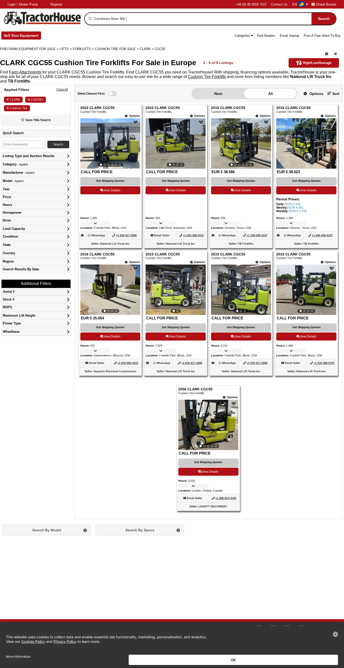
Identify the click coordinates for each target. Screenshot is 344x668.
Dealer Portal (28, 4)
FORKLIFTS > (84, 49)
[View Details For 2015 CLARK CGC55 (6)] (175, 290)
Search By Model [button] (46, 530)
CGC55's (37, 99)
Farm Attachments (25, 72)
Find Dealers (266, 36)
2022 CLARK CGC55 (97, 108)
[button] (311, 93)
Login (11, 4)
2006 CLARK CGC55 (195, 389)
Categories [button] (242, 36)
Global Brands (326, 4)
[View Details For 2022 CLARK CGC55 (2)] (175, 143)
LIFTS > (66, 49)
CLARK (15, 99)
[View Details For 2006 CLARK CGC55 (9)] (208, 425)
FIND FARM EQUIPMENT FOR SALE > (30, 49)
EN (294, 4)
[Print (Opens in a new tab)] (326, 54)
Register (56, 4)
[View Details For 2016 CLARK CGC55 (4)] (306, 167)
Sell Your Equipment (22, 36)
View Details (111, 190)
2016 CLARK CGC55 (228, 108)
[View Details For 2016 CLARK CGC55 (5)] (110, 290)
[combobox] (214, 19)
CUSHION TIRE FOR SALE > (117, 49)
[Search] (90, 19)
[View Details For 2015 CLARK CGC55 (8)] (306, 290)
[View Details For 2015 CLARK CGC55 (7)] (241, 290)
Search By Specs (139, 530)
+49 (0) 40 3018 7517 (251, 4)
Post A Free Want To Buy (322, 36)
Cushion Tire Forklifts (207, 77)
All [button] (270, 94)
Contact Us (279, 4)
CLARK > (147, 49)
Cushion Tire (18, 108)
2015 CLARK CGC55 (163, 254)
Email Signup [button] (289, 36)
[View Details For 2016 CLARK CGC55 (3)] (241, 143)
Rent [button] (218, 94)
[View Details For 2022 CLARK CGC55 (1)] (110, 143)
